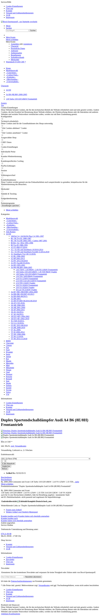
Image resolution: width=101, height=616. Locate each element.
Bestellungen (16, 55)
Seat (7, 381)
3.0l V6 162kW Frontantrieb (27, 285)
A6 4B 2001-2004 (18, 307)
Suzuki (8, 388)
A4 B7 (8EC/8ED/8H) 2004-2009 (24, 292)
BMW (8, 341)
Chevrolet (10, 343)
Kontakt (9, 11)
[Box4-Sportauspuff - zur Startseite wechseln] (19, 22)
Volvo (8, 392)
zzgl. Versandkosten (18, 446)
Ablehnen (5, 614)
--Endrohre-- (11, 225)
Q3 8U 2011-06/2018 (19, 325)
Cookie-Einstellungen (14, 6)
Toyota (8, 390)
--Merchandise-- (12, 227)
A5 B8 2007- (16, 299)
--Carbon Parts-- (12, 223)
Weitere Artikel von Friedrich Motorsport (22, 512)
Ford (8, 350)
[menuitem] (53, 6)
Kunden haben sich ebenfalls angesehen (33, 516)
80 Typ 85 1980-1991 (19, 245)
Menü (8, 26)
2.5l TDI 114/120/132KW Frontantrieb (31, 281)
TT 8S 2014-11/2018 (19, 339)
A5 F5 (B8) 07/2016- (19, 247)
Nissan (8, 370)
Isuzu (8, 354)
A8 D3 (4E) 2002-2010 (20, 319)
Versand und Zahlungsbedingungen (20, 13)
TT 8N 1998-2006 (18, 334)
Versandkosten (44, 585)
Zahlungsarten (16, 53)
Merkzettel (15, 60)
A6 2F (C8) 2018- (18, 303)
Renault (9, 379)
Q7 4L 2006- (16, 330)
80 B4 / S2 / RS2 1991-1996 (22, 243)
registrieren (27, 44)
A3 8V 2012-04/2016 (19, 261)
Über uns (9, 8)
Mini (8, 365)
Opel (8, 372)
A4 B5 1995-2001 (18, 265)
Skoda (8, 383)
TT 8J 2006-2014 (18, 332)
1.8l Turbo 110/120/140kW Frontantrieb (31, 274)
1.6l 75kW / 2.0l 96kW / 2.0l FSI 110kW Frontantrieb (37, 270)
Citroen (9, 345)
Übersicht (14, 46)
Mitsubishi (10, 368)
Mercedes (9, 363)
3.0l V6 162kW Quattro (25, 287)
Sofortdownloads (17, 57)
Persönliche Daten (18, 48)
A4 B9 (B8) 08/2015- (19, 296)
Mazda (8, 361)
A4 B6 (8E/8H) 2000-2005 (21, 267)
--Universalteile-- (12, 229)
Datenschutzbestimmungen (21, 581)
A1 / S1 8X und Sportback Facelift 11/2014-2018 (30, 252)
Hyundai (9, 352)
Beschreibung (6, 477)
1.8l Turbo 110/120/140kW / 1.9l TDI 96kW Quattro (36, 272)
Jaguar (8, 356)
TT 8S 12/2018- (17, 336)
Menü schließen (12, 39)
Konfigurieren (14, 614)
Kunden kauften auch (9, 516)
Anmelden (15, 44)
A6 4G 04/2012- (17, 312)
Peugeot (9, 374)
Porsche (9, 377)
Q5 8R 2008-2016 (18, 328)
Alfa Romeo (11, 232)
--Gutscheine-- (11, 221)
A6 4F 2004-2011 (18, 310)
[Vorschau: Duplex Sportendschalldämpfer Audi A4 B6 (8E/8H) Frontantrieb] (31, 431)
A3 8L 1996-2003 (18, 256)
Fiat (7, 348)
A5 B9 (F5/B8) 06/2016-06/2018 (24, 301)
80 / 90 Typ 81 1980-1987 (21, 238)
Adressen (14, 51)
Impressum (10, 17)
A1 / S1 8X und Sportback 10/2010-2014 (27, 250)
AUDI (8, 234)
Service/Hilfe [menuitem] (17, 9)
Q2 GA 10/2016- (17, 323)
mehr (77, 482)
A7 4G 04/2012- (17, 314)
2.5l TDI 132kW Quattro (25, 283)
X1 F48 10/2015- (17, 321)
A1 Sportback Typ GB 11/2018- (23, 254)
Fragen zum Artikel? (14, 510)
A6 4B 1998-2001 (18, 305)
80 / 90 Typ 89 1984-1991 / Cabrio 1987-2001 (29, 241)
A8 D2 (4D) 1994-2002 (20, 316)
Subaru (8, 385)
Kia (7, 359)
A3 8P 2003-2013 (18, 258)
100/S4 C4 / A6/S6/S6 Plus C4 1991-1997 (27, 236)
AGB (8, 15)
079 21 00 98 (6, 534)
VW (7, 394)
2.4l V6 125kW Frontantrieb (27, 278)
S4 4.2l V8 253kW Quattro (26, 290)
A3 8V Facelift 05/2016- (20, 263)
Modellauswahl (12, 218)
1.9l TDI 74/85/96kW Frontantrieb (29, 276)
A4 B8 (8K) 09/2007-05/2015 (22, 294)
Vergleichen (6, 466)
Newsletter (10, 559)
